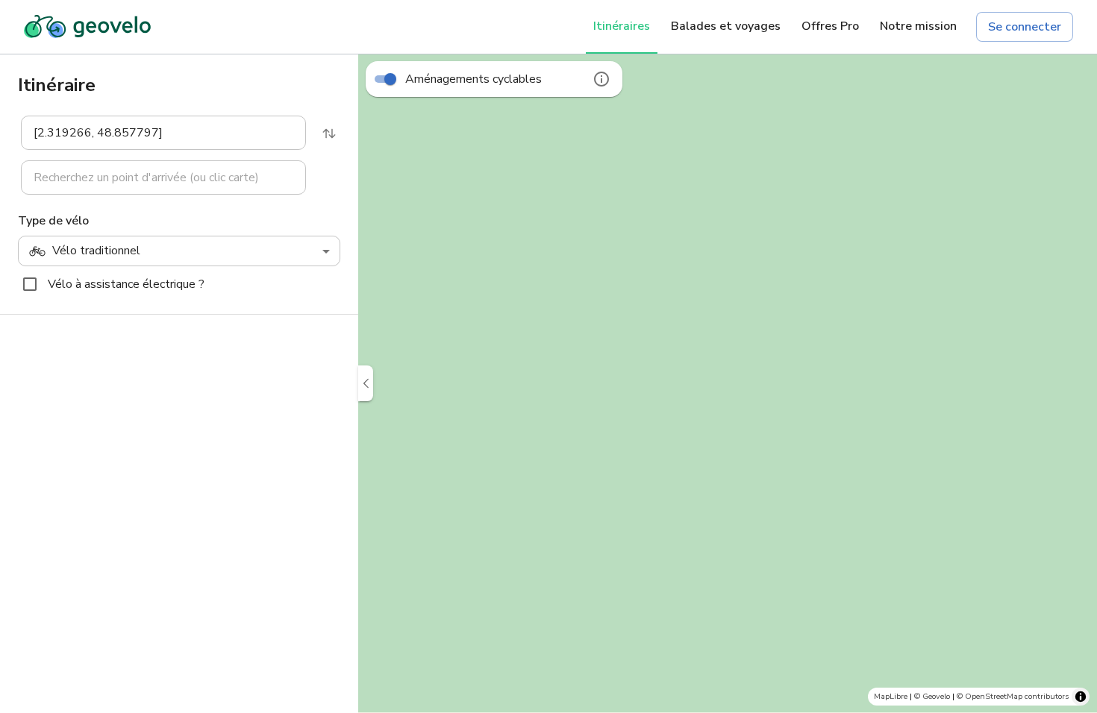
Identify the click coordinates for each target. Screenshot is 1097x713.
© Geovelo (932, 696)
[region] (727, 383)
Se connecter (1024, 27)
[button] (154, 132)
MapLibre (890, 696)
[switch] (390, 79)
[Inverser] (329, 133)
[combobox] (153, 133)
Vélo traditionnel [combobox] (96, 250)
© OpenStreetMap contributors (1013, 696)
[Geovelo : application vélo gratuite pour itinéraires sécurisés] (87, 27)
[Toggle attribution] (1081, 697)
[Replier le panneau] (365, 383)
